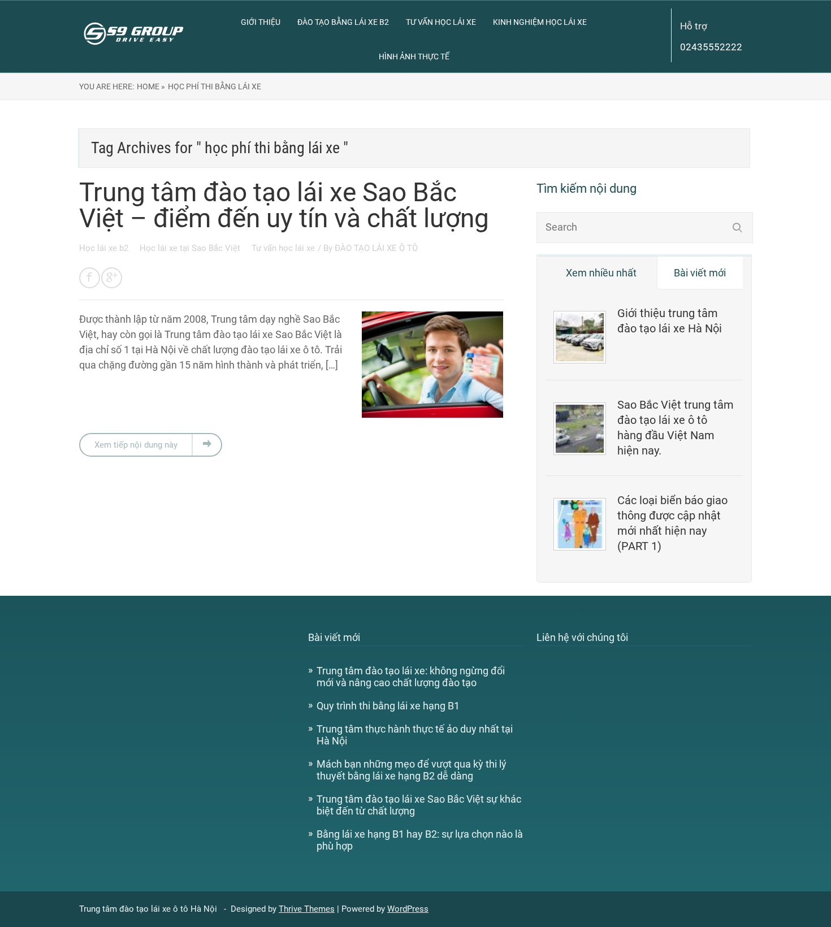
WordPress (408, 909)
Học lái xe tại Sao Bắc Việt (191, 248)
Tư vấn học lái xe (441, 22)
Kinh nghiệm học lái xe (540, 22)
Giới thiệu (260, 22)
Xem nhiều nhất (601, 273)
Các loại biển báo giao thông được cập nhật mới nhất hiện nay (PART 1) (672, 523)
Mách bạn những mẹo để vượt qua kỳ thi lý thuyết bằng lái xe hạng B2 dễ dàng (412, 770)
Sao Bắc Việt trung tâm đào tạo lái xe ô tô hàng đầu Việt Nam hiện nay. (675, 427)
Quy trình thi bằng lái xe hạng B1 (388, 706)
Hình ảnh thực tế (414, 56)
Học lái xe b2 (105, 248)
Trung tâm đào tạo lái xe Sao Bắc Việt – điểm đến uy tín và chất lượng (284, 205)
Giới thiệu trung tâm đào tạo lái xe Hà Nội (669, 320)
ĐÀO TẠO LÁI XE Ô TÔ (376, 248)
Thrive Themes (307, 909)
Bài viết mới (700, 273)
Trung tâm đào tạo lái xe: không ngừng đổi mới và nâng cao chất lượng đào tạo (411, 676)
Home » (151, 86)
